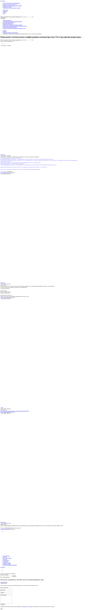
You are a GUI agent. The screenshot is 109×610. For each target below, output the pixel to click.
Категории (3, 18)
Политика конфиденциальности (10, 565)
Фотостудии (13, 4)
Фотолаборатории (16, 3)
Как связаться (6, 560)
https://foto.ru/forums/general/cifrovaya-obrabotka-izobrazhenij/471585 (15, 411)
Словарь (9, 6)
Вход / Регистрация (7, 558)
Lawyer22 (3, 154)
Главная (4, 30)
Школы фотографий (17, 5)
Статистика (5, 561)
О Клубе (5, 557)
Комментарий (3, 594)
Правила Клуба (6, 556)
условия (23, 606)
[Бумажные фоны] (54, 553)
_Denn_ (2, 407)
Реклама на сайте (6, 562)
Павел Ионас (3, 522)
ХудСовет (5, 559)
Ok (1, 608)
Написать (3, 604)
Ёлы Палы (3, 282)
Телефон (2, 592)
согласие (31, 606)
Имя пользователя (4, 587)
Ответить (3, 172)
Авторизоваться (4, 582)
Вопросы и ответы (16, 7)
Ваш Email (3, 590)
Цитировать (7, 172)
